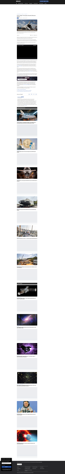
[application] (27, 52)
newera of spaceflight (26, 84)
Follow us (32, 35)
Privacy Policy (7, 469)
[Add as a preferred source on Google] (19, 464)
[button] (47, 1)
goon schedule (31, 71)
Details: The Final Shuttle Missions (21, 89)
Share (18, 35)
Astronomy (26, 3)
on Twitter (25, 105)
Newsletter (36, 35)
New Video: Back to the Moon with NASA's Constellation (24, 90)
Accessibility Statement (27, 468)
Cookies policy (18, 468)
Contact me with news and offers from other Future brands (6, 464)
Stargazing (30, 3)
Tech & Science (41, 3)
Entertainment (36, 3)
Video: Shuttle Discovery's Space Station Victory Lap (24, 91)
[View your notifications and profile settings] (44, 1)
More (45, 3)
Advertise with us (34, 468)
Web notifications (42, 468)
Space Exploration (20, 3)
